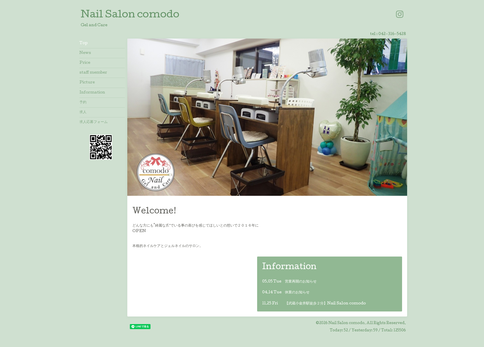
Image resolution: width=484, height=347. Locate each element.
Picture (87, 83)
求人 (82, 112)
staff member (93, 73)
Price (84, 63)
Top (83, 43)
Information (92, 93)
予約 (82, 103)
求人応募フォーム (93, 122)
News (85, 53)
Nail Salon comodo (130, 15)
